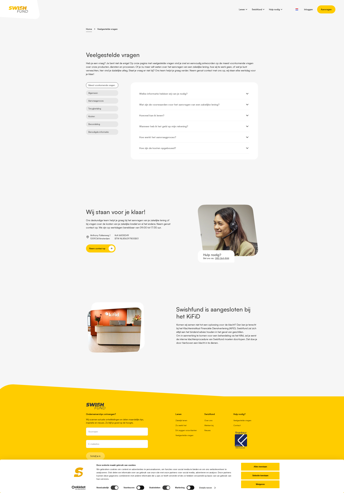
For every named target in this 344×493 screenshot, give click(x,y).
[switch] (140, 487)
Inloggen (308, 9)
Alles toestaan (260, 466)
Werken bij (209, 425)
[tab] (102, 85)
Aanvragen (326, 9)
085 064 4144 (222, 258)
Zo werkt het (181, 425)
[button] (243, 9)
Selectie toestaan (260, 475)
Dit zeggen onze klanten (186, 430)
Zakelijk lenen (181, 420)
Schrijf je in (95, 456)
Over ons (208, 420)
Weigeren (260, 484)
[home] (18, 9)
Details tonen (205, 488)
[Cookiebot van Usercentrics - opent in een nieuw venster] (78, 488)
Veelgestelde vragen (184, 435)
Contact (237, 425)
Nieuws (207, 430)
